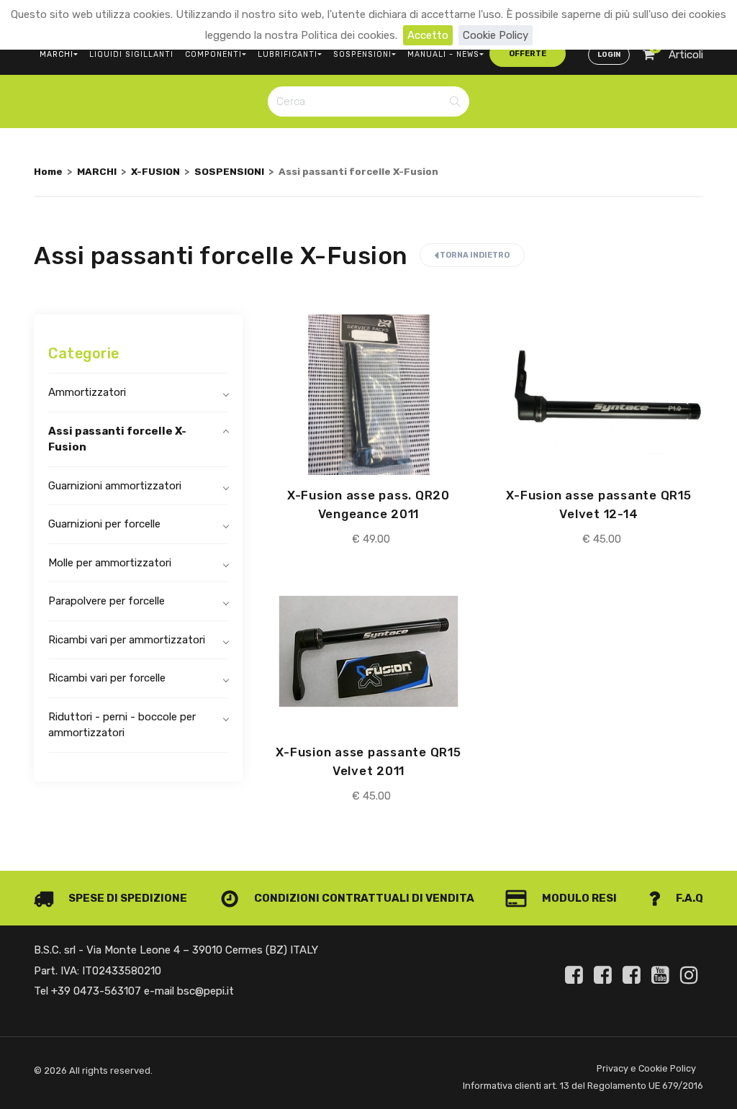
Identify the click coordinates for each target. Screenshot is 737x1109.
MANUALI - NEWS (443, 54)
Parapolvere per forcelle (106, 600)
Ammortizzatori (87, 392)
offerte (527, 53)
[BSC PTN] (634, 975)
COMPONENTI (213, 54)
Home (48, 171)
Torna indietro (474, 255)
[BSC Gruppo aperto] (576, 975)
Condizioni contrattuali (331, 898)
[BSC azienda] (605, 975)
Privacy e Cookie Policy (646, 1068)
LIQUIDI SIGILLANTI (131, 54)
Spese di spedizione (126, 898)
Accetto (427, 35)
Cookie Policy (495, 35)
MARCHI (56, 54)
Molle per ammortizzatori (109, 562)
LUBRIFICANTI (287, 54)
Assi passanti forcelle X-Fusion (117, 439)
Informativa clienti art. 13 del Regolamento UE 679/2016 (583, 1085)
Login (608, 54)
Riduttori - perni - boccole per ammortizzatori (122, 725)
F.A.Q (688, 898)
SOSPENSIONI (362, 54)
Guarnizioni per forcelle (104, 523)
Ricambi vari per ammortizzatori (126, 639)
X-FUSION (155, 171)
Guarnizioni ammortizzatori (114, 485)
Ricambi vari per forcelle (107, 677)
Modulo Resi (578, 898)
